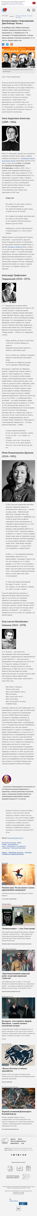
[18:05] (18, 865)
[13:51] (18, 906)
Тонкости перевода (11, 949)
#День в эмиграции (7, 1082)
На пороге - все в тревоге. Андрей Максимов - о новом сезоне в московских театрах (16, 1023)
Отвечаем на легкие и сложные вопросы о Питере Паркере (17, 894)
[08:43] (18, 951)
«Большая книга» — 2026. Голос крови (18, 928)
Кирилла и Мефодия (15, 247)
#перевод (4, 991)
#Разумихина (11, 846)
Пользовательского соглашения (15, 4)
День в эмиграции (6, 1044)
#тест (3, 899)
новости (13, 1139)
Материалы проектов (16, 852)
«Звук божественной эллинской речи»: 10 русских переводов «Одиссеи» (16, 975)
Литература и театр (7, 996)
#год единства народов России (10, 1129)
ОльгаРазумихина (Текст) (15, 838)
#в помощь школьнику (9, 843)
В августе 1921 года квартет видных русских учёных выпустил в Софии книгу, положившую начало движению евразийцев (18, 1076)
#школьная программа (18, 848)
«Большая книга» (6, 904)
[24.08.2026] (18, 998)
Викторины (5, 863)
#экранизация (13, 899)
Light (3, 949)
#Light (13, 991)
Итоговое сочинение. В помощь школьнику (24, 16)
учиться (23, 1141)
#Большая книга (6, 944)
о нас (22, 1143)
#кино (7, 899)
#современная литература (18, 944)
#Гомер (9, 991)
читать (20, 1139)
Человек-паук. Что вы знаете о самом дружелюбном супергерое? (18, 888)
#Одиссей (17, 991)
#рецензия (28, 944)
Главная (4, 852)
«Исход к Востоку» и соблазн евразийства (14, 1069)
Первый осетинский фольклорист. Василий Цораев (17, 1112)
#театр (4, 1039)
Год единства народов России (10, 1087)
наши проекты (15, 1143)
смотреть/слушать (16, 1141)
